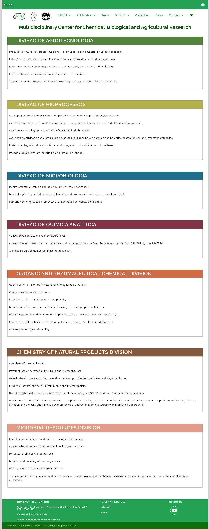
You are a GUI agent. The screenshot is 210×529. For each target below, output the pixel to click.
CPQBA (62, 15)
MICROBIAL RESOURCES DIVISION (58, 428)
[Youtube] (203, 5)
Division (120, 15)
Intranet (9, 4)
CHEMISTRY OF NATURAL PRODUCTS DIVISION (74, 352)
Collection (142, 15)
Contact (174, 15)
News (159, 15)
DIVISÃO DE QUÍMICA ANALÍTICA (56, 224)
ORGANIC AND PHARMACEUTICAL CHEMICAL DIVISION (84, 273)
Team (105, 15)
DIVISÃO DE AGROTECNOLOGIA (55, 40)
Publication (85, 15)
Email (104, 512)
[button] (64, 15)
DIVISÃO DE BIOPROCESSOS (51, 104)
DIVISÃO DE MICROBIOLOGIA (51, 176)
